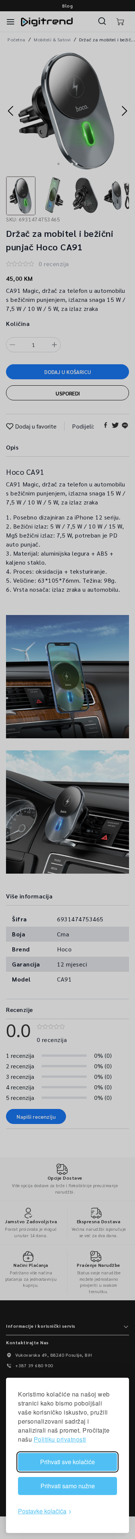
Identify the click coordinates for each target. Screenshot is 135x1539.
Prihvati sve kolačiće (67, 1461)
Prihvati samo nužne (67, 1485)
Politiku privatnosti (60, 1439)
